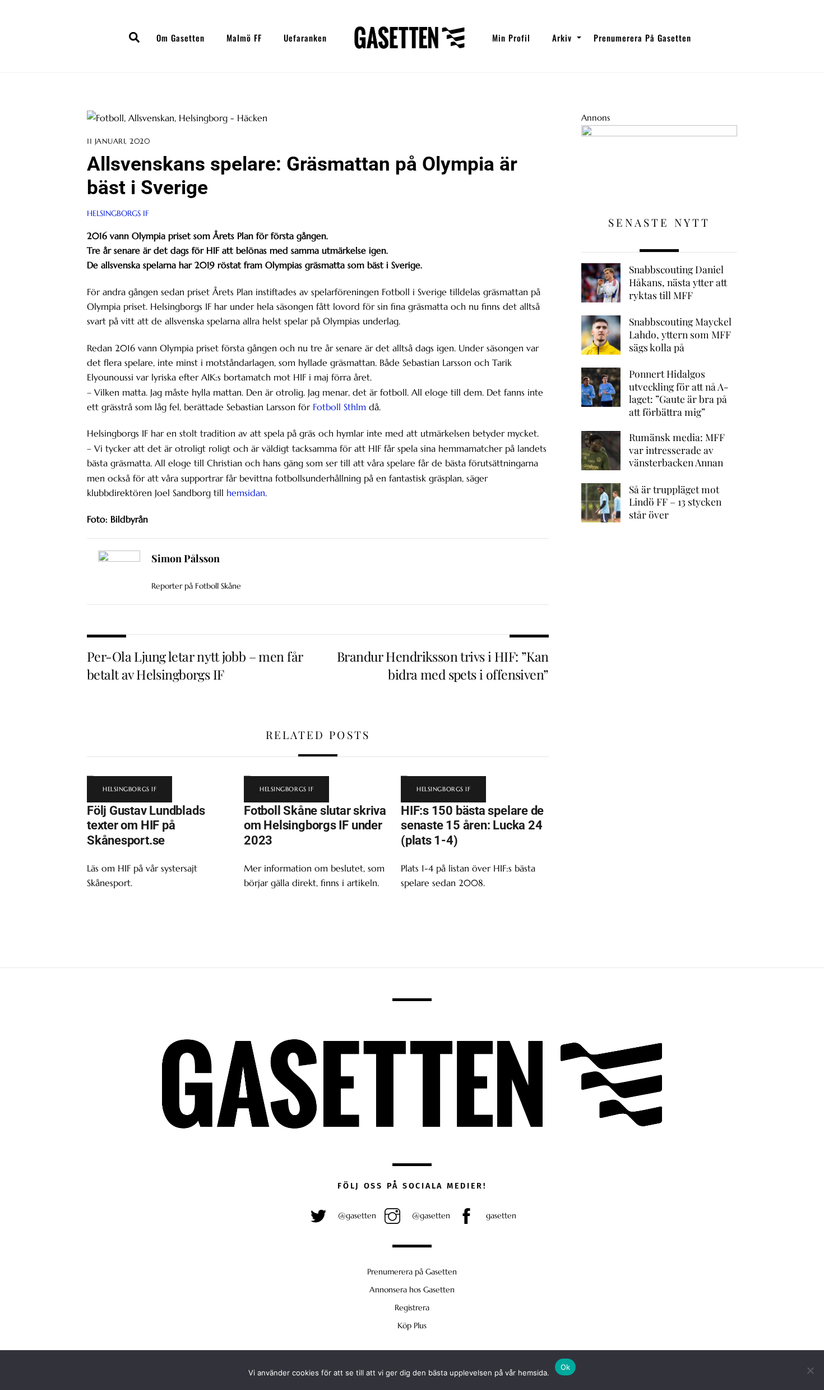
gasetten (500, 1215)
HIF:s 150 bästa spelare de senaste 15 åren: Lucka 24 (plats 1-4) (472, 825)
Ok (566, 1367)
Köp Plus (412, 1325)
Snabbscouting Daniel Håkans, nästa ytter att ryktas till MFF (678, 282)
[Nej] (810, 1370)
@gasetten (356, 1215)
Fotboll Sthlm (339, 406)
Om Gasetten (180, 37)
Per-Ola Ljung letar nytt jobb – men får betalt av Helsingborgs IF (195, 665)
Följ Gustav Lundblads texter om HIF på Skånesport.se (146, 825)
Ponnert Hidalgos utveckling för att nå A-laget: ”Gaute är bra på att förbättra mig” (679, 393)
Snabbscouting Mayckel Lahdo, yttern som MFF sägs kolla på (680, 334)
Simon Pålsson (185, 558)
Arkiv (562, 37)
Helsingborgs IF (118, 213)
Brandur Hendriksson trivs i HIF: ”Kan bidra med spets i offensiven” (443, 665)
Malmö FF (244, 37)
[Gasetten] (409, 37)
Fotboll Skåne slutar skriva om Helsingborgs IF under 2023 (315, 825)
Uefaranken (305, 37)
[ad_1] (659, 133)
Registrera (412, 1307)
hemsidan (245, 492)
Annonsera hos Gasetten (412, 1290)
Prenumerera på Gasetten (642, 37)
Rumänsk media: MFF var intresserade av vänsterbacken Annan (677, 450)
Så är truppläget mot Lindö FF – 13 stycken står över (675, 502)
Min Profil (511, 37)
